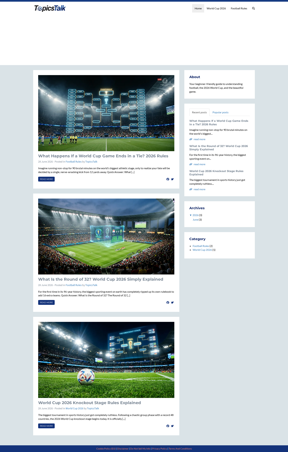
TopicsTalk (91, 162)
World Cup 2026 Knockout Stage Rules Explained (89, 402)
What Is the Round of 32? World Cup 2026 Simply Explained (100, 279)
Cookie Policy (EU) (106, 448)
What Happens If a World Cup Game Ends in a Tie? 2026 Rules (103, 156)
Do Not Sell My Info (140, 448)
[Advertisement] (144, 37)
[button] (253, 8)
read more (199, 139)
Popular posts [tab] (220, 112)
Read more (46, 179)
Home (198, 8)
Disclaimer (122, 448)
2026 (195, 215)
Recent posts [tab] (199, 112)
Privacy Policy (159, 448)
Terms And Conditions (180, 448)
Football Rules (239, 8)
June (195, 219)
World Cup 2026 (216, 8)
